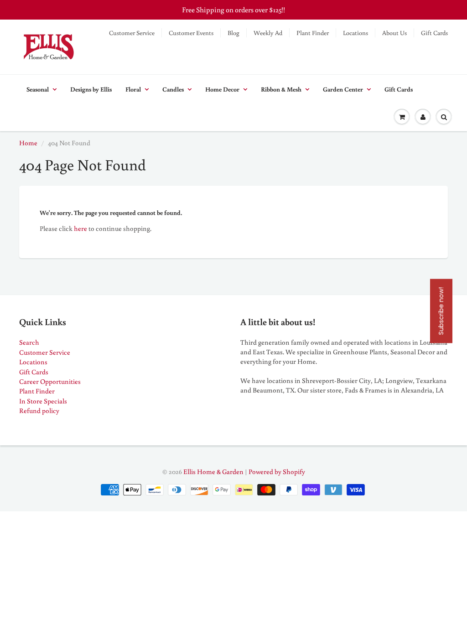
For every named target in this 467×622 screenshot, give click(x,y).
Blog (233, 33)
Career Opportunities (50, 381)
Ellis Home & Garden (213, 471)
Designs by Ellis (91, 89)
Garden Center (343, 89)
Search (29, 342)
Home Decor (222, 89)
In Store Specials (43, 401)
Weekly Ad (268, 33)
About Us (394, 33)
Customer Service (132, 33)
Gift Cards (434, 33)
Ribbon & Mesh (281, 89)
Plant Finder (312, 33)
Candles (173, 89)
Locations (355, 33)
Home (28, 142)
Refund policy (39, 410)
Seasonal (37, 89)
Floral (133, 89)
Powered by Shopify (277, 471)
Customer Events (191, 33)
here (80, 228)
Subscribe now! (441, 311)
